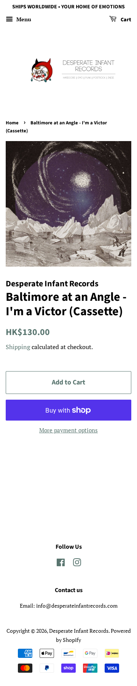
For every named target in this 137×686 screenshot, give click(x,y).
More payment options (68, 430)
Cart (125, 20)
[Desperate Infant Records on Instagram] (77, 563)
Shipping (18, 347)
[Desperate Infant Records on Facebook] (60, 563)
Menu (23, 19)
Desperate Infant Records (78, 630)
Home (12, 122)
